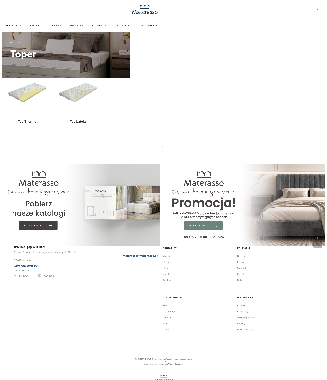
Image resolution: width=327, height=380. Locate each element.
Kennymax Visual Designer (170, 364)
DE (317, 9)
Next (317, 238)
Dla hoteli (99, 25)
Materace (12, 25)
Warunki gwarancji (246, 317)
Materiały (121, 25)
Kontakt (166, 329)
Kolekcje (79, 25)
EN (311, 9)
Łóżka (28, 25)
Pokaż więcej (42, 217)
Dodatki (61, 25)
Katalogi (241, 323)
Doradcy (167, 317)
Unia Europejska (245, 329)
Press (166, 323)
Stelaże (44, 25)
